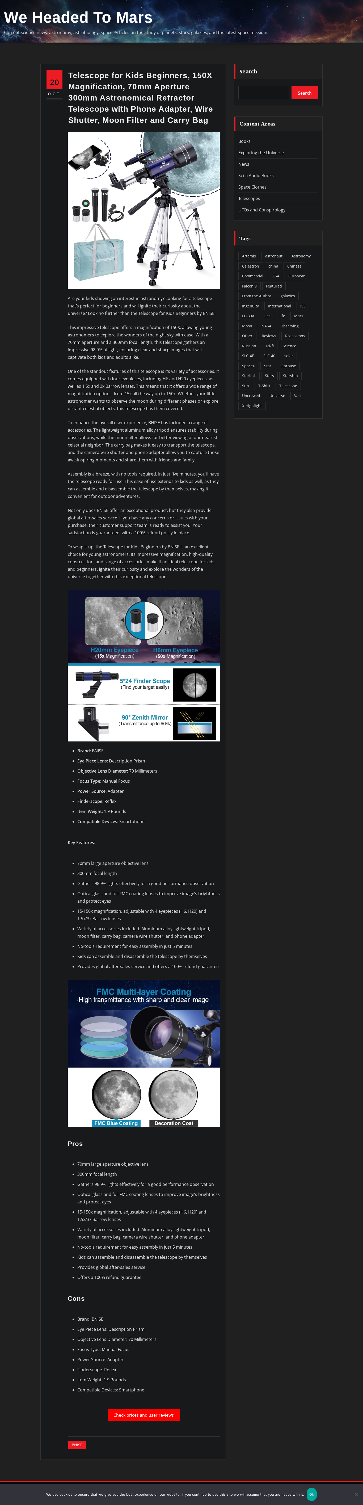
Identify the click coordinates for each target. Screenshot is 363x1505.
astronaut (273, 256)
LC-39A (248, 315)
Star (267, 365)
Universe (277, 395)
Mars (298, 315)
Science (289, 345)
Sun (245, 385)
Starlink (249, 375)
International (279, 305)
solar (288, 355)
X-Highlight (252, 405)
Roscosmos (295, 335)
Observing (289, 325)
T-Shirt (264, 385)
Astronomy (301, 256)
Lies (267, 315)
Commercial (252, 275)
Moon (247, 325)
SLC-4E (248, 355)
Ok (311, 1494)
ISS (303, 305)
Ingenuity (250, 305)
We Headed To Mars (78, 17)
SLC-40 (269, 355)
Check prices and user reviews (143, 1415)
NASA (266, 325)
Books (244, 141)
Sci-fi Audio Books (256, 175)
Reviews (269, 335)
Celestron (250, 266)
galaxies (288, 295)
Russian (249, 345)
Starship (290, 375)
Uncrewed (251, 395)
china (273, 266)
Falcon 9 (249, 286)
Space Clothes (252, 187)
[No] (356, 1494)
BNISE (77, 1444)
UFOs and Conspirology (261, 210)
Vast (298, 395)
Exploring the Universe (261, 153)
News (243, 164)
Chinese (294, 266)
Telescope (288, 385)
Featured (274, 286)
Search (248, 71)
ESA (276, 275)
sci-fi (269, 345)
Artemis (249, 256)
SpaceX (248, 365)
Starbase (288, 365)
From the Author (256, 295)
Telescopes (249, 198)
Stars (269, 375)
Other (247, 335)
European (297, 275)
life (282, 315)
